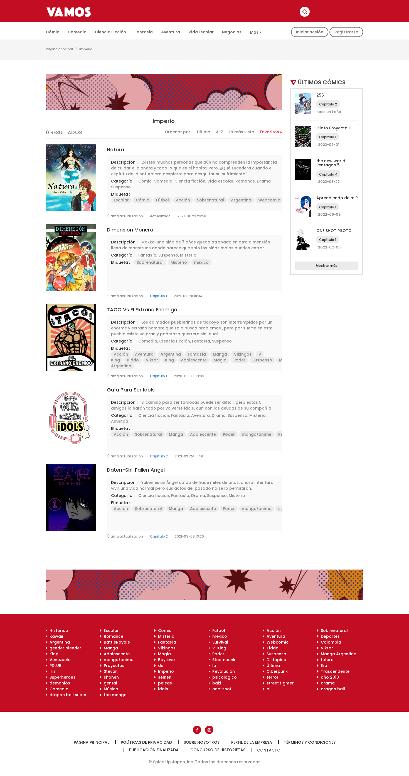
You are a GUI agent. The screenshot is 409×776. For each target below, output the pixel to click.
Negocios (232, 32)
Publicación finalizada (154, 750)
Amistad (119, 421)
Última (272, 665)
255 (320, 95)
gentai (109, 683)
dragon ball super (67, 695)
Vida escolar (201, 32)
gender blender (64, 648)
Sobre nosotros (202, 742)
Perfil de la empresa (251, 742)
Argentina (241, 200)
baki (215, 683)
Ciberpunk (276, 671)
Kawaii (55, 636)
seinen (163, 677)
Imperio (165, 671)
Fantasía (143, 32)
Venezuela (59, 659)
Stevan (110, 671)
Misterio (188, 255)
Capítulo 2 (159, 456)
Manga (220, 354)
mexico (201, 262)
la (213, 665)
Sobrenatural (210, 200)
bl (267, 689)
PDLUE (54, 665)
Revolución (222, 671)
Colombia (330, 642)
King (169, 360)
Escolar (121, 200)
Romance (245, 181)
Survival (219, 642)
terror (271, 677)
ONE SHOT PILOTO (334, 230)
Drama (264, 181)
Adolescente (194, 360)
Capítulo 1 (158, 296)
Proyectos (113, 665)
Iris (51, 671)
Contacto (268, 750)
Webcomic (269, 200)
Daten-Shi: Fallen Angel (136, 469)
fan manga (114, 695)
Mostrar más (326, 265)
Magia (220, 360)
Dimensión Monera (130, 229)
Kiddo (133, 360)
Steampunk (222, 659)
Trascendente (334, 671)
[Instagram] (209, 730)
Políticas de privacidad (146, 742)
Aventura (170, 32)
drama (327, 683)
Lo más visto (241, 132)
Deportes (329, 636)
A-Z (219, 132)
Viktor (152, 360)
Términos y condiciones (310, 742)
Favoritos (269, 132)
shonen (110, 677)
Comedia (77, 32)
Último (203, 132)
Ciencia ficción (110, 32)
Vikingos (243, 354)
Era (323, 665)
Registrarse (346, 32)
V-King (218, 648)
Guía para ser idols (131, 389)
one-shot (220, 689)
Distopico (275, 659)
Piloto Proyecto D (333, 128)
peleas (164, 683)
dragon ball (332, 689)
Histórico (57, 630)
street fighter (279, 683)
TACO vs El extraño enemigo (142, 309)
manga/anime (256, 434)
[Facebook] (197, 730)
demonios (58, 683)
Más (254, 32)
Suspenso (121, 187)
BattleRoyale (116, 642)
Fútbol (162, 200)
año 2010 (329, 677)
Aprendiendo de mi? (337, 198)
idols (162, 689)
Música (110, 689)
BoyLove (165, 659)
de (159, 665)
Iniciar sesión (309, 32)
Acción (183, 200)
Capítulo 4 (328, 174)
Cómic (52, 32)
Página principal (59, 49)
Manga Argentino (337, 654)
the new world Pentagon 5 (330, 163)
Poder (239, 360)
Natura (115, 149)
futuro (326, 659)
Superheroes (61, 677)
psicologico (223, 677)
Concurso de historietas (217, 750)
